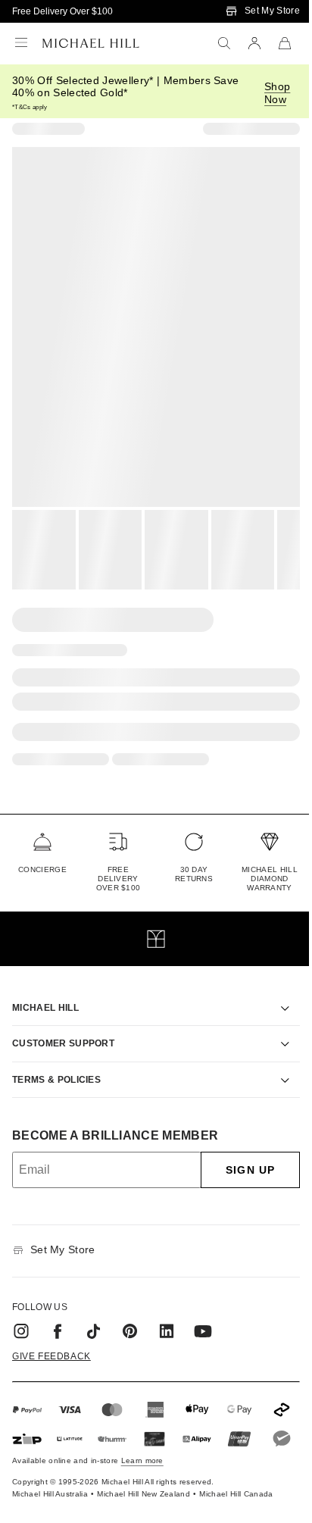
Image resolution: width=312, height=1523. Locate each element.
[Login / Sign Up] (254, 43)
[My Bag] (285, 43)
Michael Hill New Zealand (143, 1504)
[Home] (90, 43)
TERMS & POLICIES (56, 1062)
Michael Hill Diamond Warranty (270, 878)
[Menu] (21, 43)
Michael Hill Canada (236, 1504)
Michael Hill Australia (50, 1504)
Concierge (42, 869)
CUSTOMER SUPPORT (63, 1026)
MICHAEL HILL (45, 990)
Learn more (142, 1470)
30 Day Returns (194, 874)
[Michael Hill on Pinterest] (130, 1314)
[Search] (224, 43)
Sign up (239, 1152)
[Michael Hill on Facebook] (57, 1314)
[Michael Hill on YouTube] (203, 1314)
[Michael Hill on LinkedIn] (167, 1314)
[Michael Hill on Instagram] (21, 1314)
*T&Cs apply (30, 107)
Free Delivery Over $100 (62, 11)
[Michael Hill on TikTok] (94, 1314)
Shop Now (277, 92)
